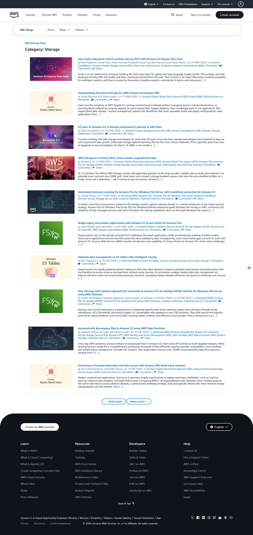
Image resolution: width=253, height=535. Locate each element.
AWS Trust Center (85, 464)
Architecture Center (87, 477)
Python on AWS (138, 470)
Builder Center (138, 450)
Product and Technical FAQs (91, 483)
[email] (231, 518)
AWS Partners (83, 497)
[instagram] (209, 518)
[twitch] (214, 518)
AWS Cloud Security (33, 477)
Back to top (124, 503)
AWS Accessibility (194, 490)
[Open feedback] (249, 267)
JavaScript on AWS (140, 490)
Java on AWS (137, 477)
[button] (49, 15)
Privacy (24, 523)
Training (80, 457)
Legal (187, 497)
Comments (100, 99)
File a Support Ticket (196, 457)
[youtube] (220, 518)
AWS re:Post (191, 464)
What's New (28, 483)
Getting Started (84, 450)
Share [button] (98, 68)
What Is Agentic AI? (32, 464)
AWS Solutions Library (88, 470)
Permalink (211, 65)
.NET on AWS (137, 464)
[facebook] (198, 518)
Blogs (24, 490)
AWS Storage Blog (35, 42)
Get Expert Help (193, 483)
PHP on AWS (137, 483)
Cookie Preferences (60, 523)
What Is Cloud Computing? (37, 457)
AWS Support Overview (198, 477)
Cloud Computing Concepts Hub (40, 470)
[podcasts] (225, 518)
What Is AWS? (29, 450)
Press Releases (29, 497)
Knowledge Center (195, 470)
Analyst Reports (84, 490)
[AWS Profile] (241, 4)
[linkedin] (203, 518)
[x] (192, 518)
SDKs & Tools (137, 457)
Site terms (39, 523)
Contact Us (190, 450)
